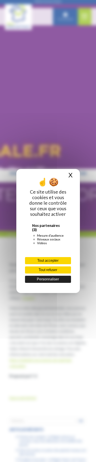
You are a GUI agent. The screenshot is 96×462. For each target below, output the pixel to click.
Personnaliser (48, 279)
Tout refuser (48, 270)
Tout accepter (47, 260)
